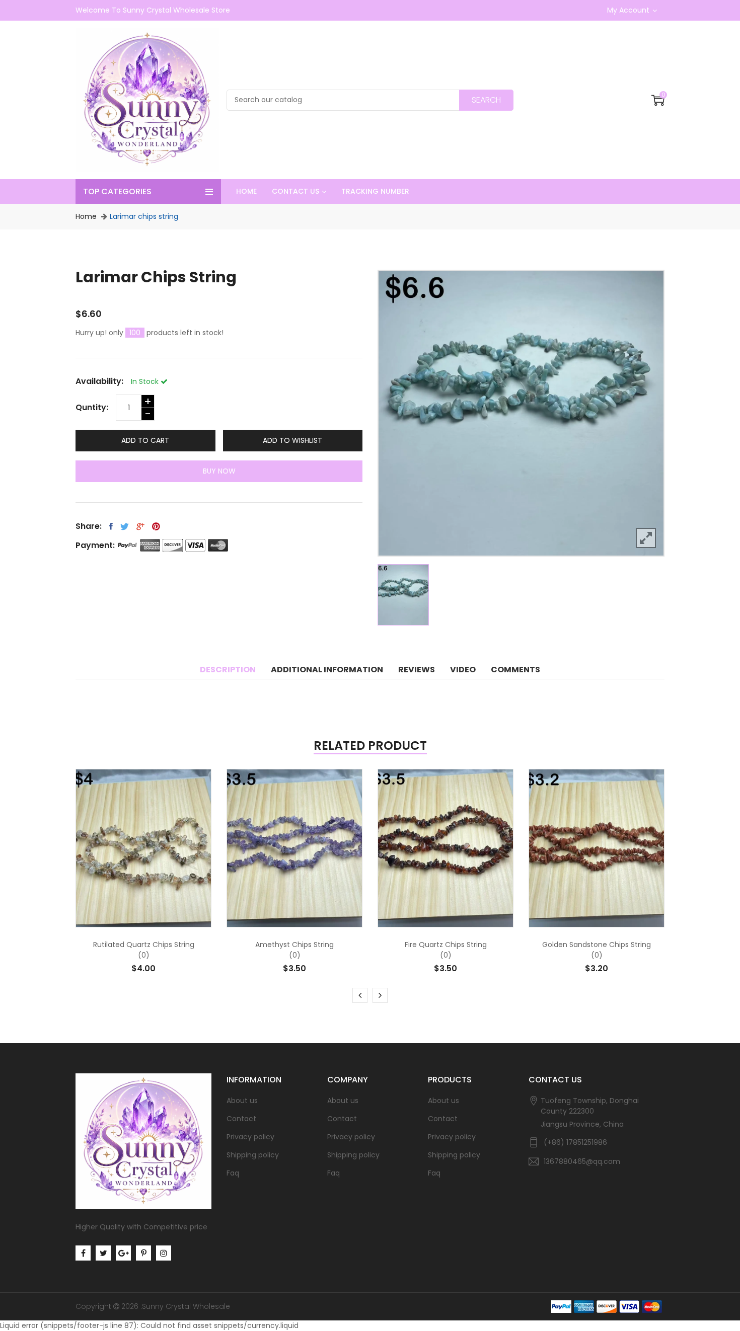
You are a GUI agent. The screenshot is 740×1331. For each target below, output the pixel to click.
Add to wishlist (292, 440)
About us (242, 1100)
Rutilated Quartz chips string (143, 944)
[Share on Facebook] (111, 526)
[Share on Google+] (140, 526)
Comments (515, 670)
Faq (233, 1173)
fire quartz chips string (446, 944)
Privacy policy (250, 1137)
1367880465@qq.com (582, 1161)
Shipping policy (253, 1155)
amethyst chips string (294, 944)
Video (463, 670)
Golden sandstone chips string (596, 944)
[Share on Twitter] (124, 526)
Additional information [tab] (327, 670)
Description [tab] (228, 670)
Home (86, 216)
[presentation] (359, 995)
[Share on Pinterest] (156, 526)
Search (486, 100)
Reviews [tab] (416, 670)
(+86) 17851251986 (575, 1142)
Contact (241, 1119)
